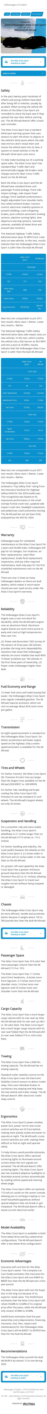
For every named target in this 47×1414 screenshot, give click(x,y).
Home (7, 14)
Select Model (15, 14)
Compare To (25, 14)
